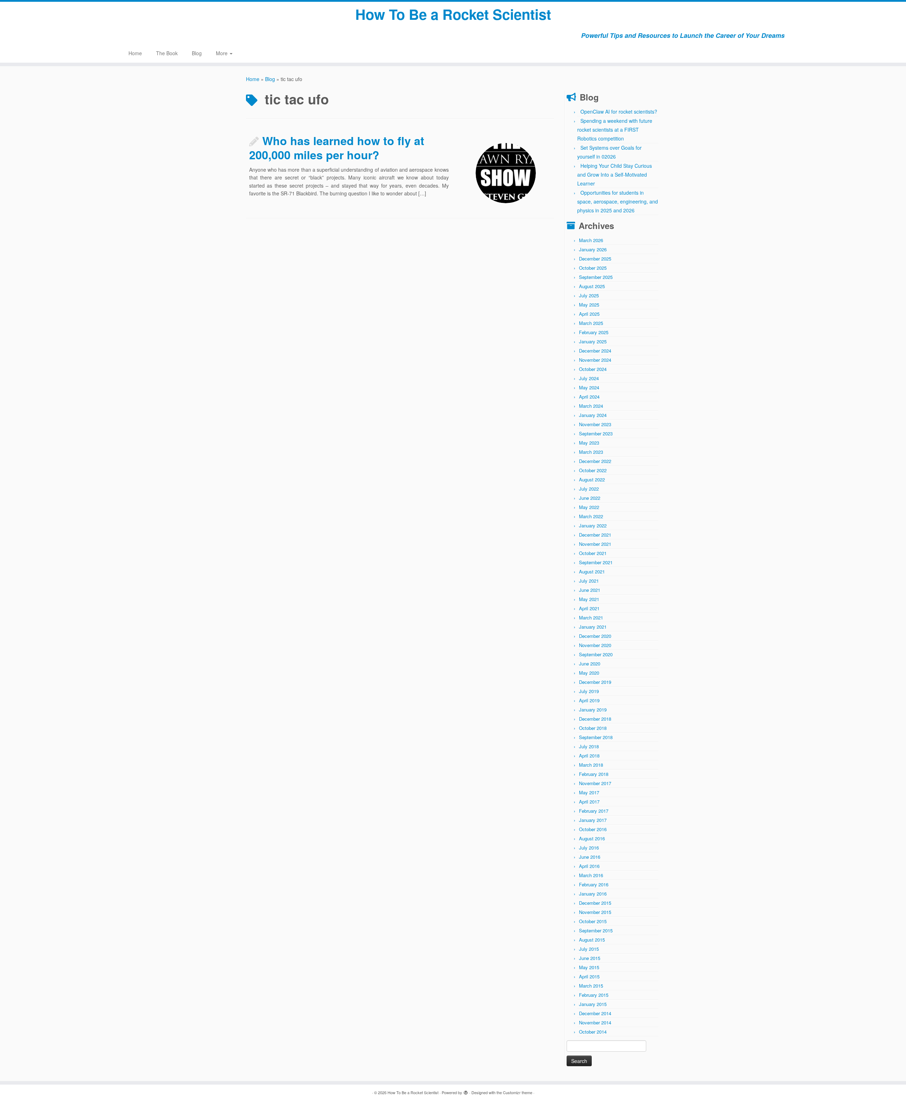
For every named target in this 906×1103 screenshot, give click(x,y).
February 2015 (593, 994)
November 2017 (595, 783)
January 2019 (593, 709)
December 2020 (595, 636)
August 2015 (592, 939)
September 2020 (596, 654)
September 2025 (596, 277)
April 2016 (589, 866)
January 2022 (593, 525)
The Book (167, 53)
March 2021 (591, 617)
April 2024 (589, 396)
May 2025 (589, 304)
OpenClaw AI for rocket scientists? (618, 111)
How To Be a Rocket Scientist (453, 14)
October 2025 (593, 267)
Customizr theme (517, 1092)
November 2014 (595, 1022)
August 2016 (592, 838)
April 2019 (589, 700)
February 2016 (593, 884)
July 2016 (589, 847)
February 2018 (593, 774)
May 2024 (589, 387)
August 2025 (592, 286)
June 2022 (589, 498)
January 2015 (593, 1004)
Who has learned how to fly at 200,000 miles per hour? (336, 147)
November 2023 (595, 424)
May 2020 (589, 672)
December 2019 (595, 682)
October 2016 (593, 829)
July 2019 (589, 691)
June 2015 (589, 958)
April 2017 (589, 801)
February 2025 (593, 332)
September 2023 (596, 433)
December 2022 (595, 461)
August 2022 (592, 479)
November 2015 (595, 912)
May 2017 (589, 792)
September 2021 (596, 562)
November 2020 (595, 645)
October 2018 (593, 728)
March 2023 (591, 451)
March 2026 (591, 240)
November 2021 (595, 544)
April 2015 (589, 976)
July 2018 (589, 746)
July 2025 (589, 295)
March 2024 (591, 405)
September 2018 (596, 737)
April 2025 (589, 313)
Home (135, 53)
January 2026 (593, 249)
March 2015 (591, 985)
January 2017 (593, 820)
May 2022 (589, 507)
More (222, 53)
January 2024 (593, 415)
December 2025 (595, 258)
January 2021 (593, 626)
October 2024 (593, 369)
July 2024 (589, 378)
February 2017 (593, 810)
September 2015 (596, 930)
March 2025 (591, 323)
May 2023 (589, 442)
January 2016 (593, 893)
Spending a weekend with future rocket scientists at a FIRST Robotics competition (614, 129)
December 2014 (595, 1013)
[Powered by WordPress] (465, 1090)
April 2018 (589, 755)
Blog (197, 53)
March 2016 (591, 875)
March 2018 (591, 764)
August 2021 (592, 571)
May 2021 (589, 599)
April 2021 (589, 608)
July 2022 (589, 488)
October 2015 (593, 921)
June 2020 (589, 663)
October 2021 (593, 553)
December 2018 (595, 718)
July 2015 (589, 948)
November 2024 (595, 359)
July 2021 (589, 580)
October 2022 (593, 470)
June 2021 (589, 590)
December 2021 (595, 534)
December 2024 (595, 350)
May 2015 (589, 967)
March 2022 (591, 516)
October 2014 (593, 1031)
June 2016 (589, 856)
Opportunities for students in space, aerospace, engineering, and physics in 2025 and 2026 (617, 201)
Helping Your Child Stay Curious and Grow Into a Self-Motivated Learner (614, 174)
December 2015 (595, 902)
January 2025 (593, 341)
